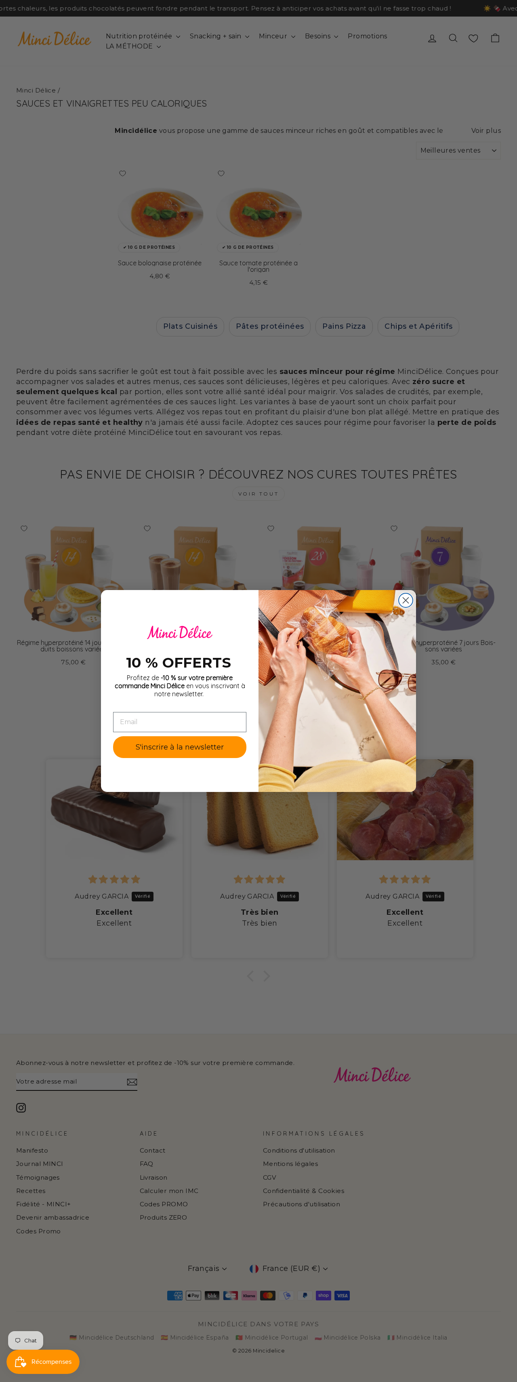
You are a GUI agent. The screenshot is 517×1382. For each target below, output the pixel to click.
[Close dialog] (406, 600)
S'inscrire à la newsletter (180, 747)
